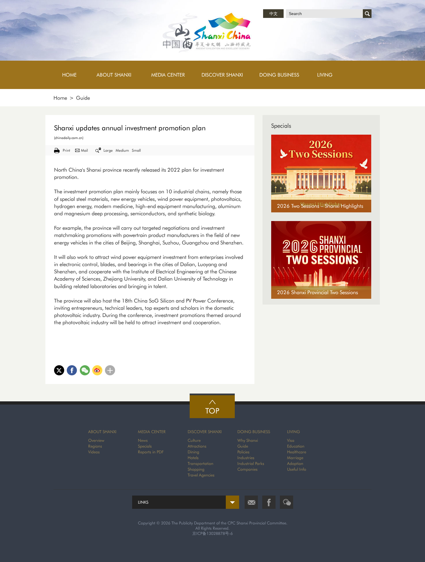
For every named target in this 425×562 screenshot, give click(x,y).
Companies (247, 469)
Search (367, 13)
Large (108, 150)
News (143, 440)
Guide (83, 98)
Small (136, 150)
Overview (96, 440)
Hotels (193, 457)
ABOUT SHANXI (102, 431)
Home (60, 98)
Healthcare (296, 452)
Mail (84, 150)
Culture (194, 440)
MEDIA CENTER (152, 431)
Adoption (295, 463)
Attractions (197, 446)
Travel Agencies (201, 475)
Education (295, 446)
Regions (95, 446)
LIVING (293, 431)
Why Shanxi (247, 440)
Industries (245, 457)
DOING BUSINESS (253, 431)
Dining (193, 452)
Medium (122, 150)
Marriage (295, 457)
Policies (243, 452)
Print (66, 150)
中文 (273, 13)
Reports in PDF (151, 452)
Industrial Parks (250, 463)
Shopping (196, 469)
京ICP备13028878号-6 (212, 533)
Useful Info (296, 469)
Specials (281, 125)
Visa (290, 440)
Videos (94, 452)
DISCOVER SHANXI (205, 431)
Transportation (200, 463)
